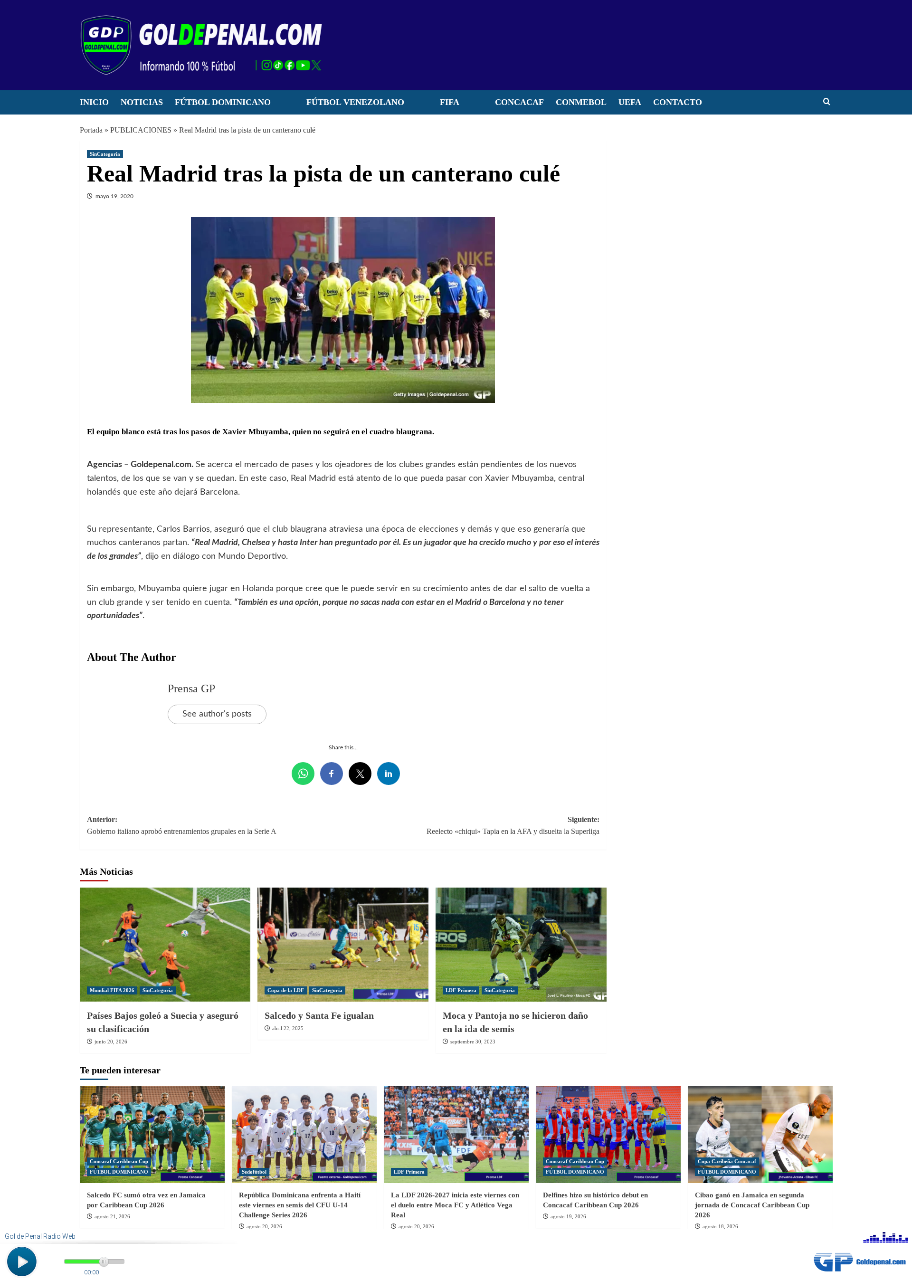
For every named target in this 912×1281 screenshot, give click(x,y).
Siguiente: (513, 825)
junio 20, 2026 (111, 1041)
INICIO (94, 102)
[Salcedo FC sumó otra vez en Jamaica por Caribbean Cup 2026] (152, 1134)
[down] (282, 105)
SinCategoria (105, 154)
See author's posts (217, 714)
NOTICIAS (142, 102)
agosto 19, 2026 (568, 1216)
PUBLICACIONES (140, 130)
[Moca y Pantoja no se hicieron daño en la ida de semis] (521, 945)
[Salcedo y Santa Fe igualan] (342, 945)
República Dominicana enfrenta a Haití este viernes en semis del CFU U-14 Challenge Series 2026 (300, 1205)
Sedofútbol (254, 1172)
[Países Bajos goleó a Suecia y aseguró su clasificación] (165, 945)
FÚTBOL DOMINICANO (223, 102)
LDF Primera (461, 990)
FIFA (449, 102)
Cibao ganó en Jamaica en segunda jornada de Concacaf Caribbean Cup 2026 (752, 1205)
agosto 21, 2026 (112, 1216)
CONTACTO (677, 102)
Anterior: (181, 825)
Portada (91, 130)
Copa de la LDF (285, 990)
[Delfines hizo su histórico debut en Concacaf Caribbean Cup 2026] (608, 1134)
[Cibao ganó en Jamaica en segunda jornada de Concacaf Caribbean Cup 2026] (760, 1134)
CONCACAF (519, 102)
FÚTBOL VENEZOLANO (355, 102)
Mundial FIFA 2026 (112, 990)
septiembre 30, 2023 (472, 1041)
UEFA (629, 102)
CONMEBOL (581, 102)
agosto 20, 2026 (264, 1226)
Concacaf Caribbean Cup (119, 1161)
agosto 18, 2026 (720, 1226)
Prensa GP (191, 688)
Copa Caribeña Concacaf (727, 1161)
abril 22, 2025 (288, 1028)
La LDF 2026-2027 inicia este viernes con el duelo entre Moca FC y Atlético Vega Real (455, 1205)
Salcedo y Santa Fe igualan (319, 1015)
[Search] (827, 102)
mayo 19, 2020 (114, 196)
